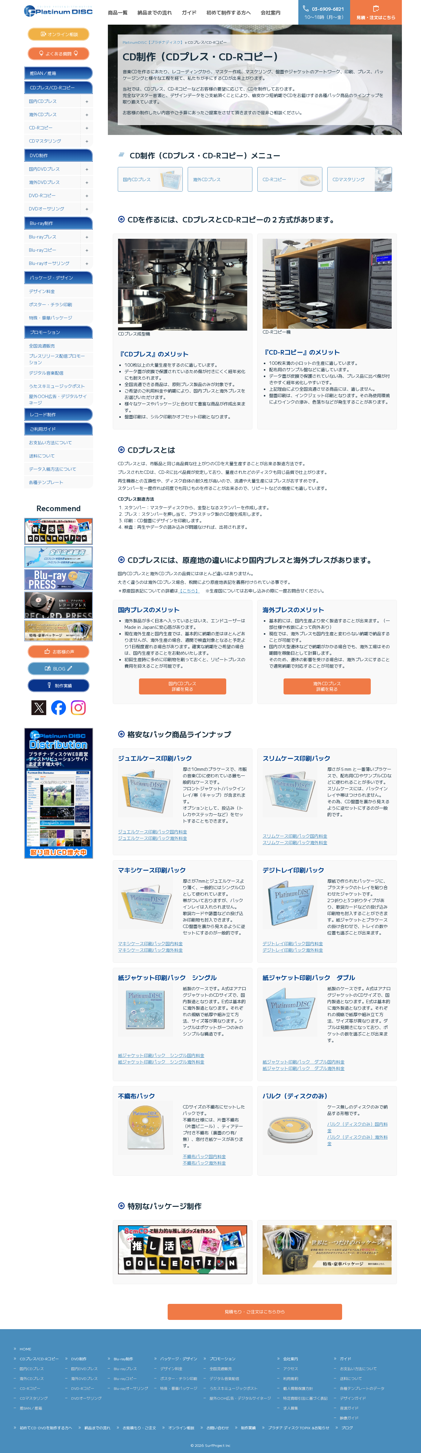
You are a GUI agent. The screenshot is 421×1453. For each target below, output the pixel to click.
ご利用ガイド (43, 429)
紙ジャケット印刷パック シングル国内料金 (161, 1055)
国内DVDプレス (44, 169)
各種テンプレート (46, 482)
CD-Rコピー (41, 127)
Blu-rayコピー (42, 250)
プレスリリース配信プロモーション (57, 359)
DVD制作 (39, 155)
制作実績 (63, 685)
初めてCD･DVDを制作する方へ (46, 1427)
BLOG (59, 668)
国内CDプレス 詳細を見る (182, 686)
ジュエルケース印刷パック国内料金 (152, 831)
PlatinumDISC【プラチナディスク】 (153, 42)
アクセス (290, 1368)
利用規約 (290, 1378)
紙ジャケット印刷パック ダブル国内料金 (304, 1062)
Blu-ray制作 (41, 223)
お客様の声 (63, 652)
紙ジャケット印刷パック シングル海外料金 (161, 1062)
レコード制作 (43, 414)
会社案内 (270, 12)
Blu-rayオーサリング (49, 263)
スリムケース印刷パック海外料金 (295, 842)
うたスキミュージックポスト (57, 386)
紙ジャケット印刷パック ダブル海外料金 (304, 1068)
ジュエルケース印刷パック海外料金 (152, 838)
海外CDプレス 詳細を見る (327, 686)
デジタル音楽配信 (46, 373)
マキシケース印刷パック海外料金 (150, 950)
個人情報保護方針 (298, 1388)
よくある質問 (59, 54)
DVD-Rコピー (42, 195)
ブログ (347, 1427)
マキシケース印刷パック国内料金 (150, 943)
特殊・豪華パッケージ (50, 318)
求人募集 (290, 1407)
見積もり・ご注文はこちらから (255, 1312)
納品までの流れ (154, 12)
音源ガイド (349, 1407)
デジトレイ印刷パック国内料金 (293, 943)
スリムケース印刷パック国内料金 (295, 836)
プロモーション (45, 332)
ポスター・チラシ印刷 (50, 304)
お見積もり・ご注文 (139, 1427)
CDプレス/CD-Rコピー (52, 87)
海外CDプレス (43, 114)
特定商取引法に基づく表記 (305, 1398)
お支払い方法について (50, 442)
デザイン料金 (42, 291)
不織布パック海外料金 (204, 1163)
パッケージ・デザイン (51, 278)
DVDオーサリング (46, 209)
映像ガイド (349, 1417)
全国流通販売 (42, 346)
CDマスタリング (45, 141)
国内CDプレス (43, 101)
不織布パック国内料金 (204, 1156)
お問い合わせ (217, 1427)
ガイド (189, 12)
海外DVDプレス (44, 182)
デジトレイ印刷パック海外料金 (293, 950)
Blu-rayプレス (42, 237)
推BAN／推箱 (43, 73)
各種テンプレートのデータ (362, 1388)
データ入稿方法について (52, 469)
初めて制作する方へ (228, 12)
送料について (42, 456)
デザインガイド (353, 1398)
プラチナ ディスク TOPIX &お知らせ (298, 1427)
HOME (25, 1348)
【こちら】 (189, 591)
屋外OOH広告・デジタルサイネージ (58, 399)
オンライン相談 (63, 34)
